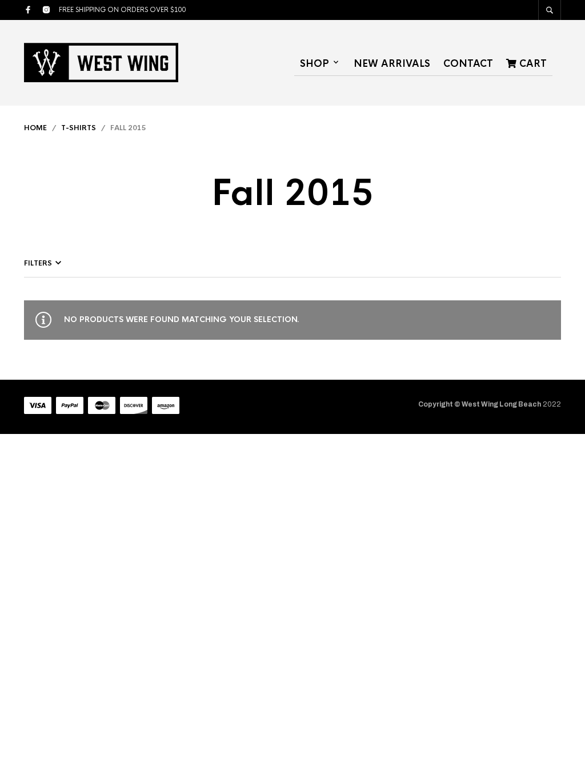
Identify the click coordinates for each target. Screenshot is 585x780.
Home (35, 127)
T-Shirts (78, 127)
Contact (468, 64)
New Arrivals (392, 64)
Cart (531, 64)
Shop (314, 64)
